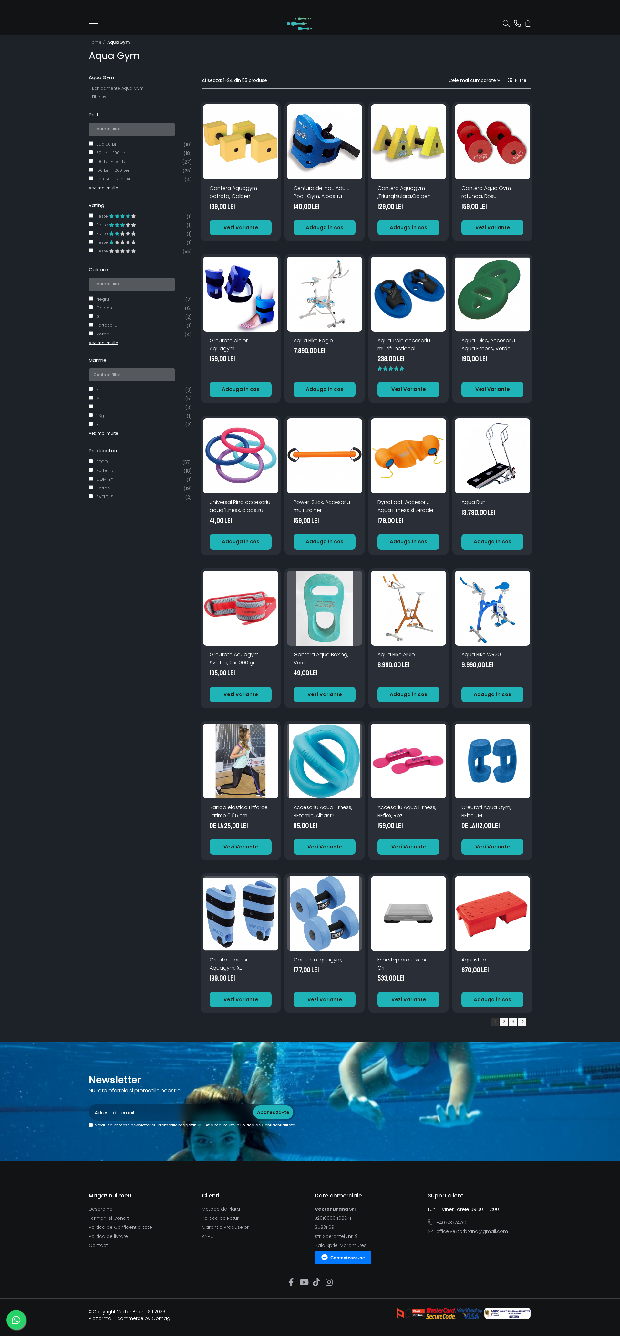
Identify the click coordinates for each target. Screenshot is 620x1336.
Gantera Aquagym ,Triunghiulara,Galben (404, 192)
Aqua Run (473, 502)
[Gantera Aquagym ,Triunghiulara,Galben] (408, 141)
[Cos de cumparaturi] (527, 24)
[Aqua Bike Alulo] (408, 608)
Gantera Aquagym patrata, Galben (233, 192)
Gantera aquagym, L (320, 959)
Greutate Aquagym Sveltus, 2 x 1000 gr (234, 658)
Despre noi (101, 1209)
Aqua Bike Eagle (313, 340)
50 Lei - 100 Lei (111, 153)
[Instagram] (329, 1283)
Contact (98, 1245)
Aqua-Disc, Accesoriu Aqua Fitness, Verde (488, 344)
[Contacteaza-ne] (517, 24)
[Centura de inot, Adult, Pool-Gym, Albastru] (324, 141)
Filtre (519, 80)
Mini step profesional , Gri (404, 963)
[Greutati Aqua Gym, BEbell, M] (492, 761)
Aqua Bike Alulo (396, 654)
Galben (104, 308)
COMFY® (104, 479)
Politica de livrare (108, 1236)
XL (98, 424)
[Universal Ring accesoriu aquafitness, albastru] (240, 455)
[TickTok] (316, 1283)
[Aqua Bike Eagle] (324, 294)
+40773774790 (451, 1222)
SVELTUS (104, 497)
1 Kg (100, 416)
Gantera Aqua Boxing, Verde (321, 658)
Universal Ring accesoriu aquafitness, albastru (240, 506)
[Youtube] (303, 1283)
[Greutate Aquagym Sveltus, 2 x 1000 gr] (240, 608)
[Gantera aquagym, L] (324, 913)
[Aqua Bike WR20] (492, 608)
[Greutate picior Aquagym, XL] (240, 913)
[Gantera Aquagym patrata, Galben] (240, 141)
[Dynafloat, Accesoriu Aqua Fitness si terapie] (408, 455)
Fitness (99, 97)
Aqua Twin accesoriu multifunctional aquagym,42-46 (403, 345)
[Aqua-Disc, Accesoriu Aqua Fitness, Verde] (492, 294)
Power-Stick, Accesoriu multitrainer (322, 506)
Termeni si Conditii (110, 1218)
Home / (97, 42)
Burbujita (105, 471)
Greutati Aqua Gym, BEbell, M (486, 811)
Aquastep (473, 959)
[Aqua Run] (492, 455)
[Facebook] (291, 1283)
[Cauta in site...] (506, 24)
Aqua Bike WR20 (481, 654)
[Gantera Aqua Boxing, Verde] (324, 608)
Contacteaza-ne (347, 1257)
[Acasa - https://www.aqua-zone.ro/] (299, 23)
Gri (99, 316)
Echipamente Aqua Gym (118, 88)
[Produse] (93, 25)
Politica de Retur (220, 1218)
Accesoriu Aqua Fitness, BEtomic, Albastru (323, 811)
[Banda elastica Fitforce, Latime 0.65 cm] (240, 761)
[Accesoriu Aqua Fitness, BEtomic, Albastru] (324, 761)
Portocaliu (106, 325)
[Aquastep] (492, 913)
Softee (103, 488)
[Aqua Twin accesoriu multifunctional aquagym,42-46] (408, 294)
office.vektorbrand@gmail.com (471, 1231)
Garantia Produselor (225, 1227)
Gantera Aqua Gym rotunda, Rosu (486, 192)
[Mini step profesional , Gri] (408, 913)
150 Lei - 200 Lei (112, 170)
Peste (102, 216)
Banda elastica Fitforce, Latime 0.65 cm (239, 811)
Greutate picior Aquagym (229, 344)
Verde (102, 334)
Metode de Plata (221, 1209)
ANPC (208, 1236)
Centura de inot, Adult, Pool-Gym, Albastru (321, 192)
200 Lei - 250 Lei (113, 179)
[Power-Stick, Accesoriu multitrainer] (324, 455)
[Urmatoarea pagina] (522, 1022)
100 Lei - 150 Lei (112, 162)
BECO (102, 462)
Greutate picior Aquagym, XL (229, 963)
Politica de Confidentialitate (267, 1125)
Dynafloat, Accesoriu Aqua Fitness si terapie (405, 506)
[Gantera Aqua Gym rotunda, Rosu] (492, 141)
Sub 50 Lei (107, 144)
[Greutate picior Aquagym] (240, 294)
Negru (102, 299)
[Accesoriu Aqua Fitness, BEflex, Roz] (408, 761)
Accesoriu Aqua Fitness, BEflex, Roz (406, 811)
